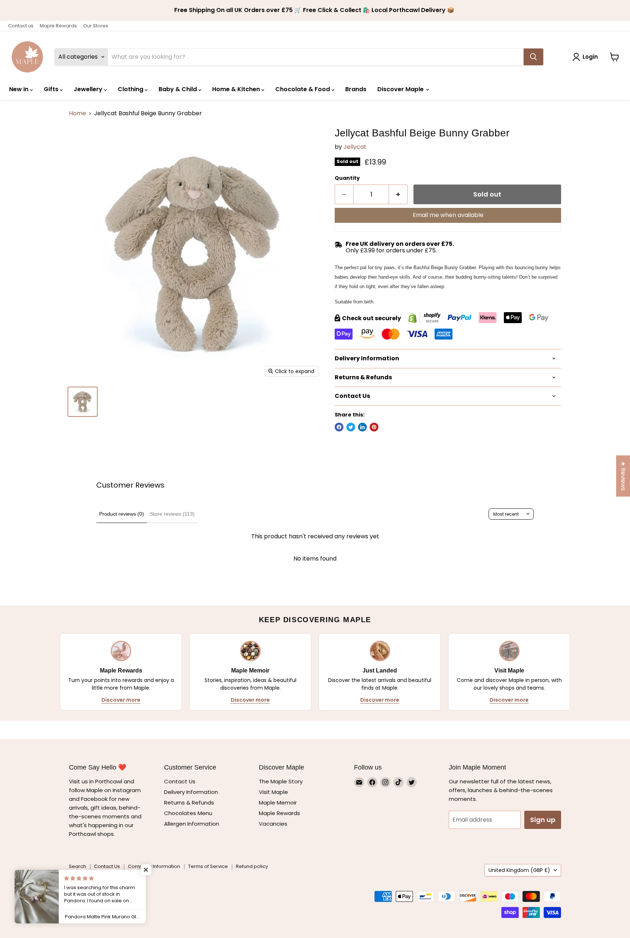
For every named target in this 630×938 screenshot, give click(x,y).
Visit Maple (273, 792)
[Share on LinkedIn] (362, 427)
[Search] (533, 57)
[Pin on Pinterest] (374, 427)
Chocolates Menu (188, 813)
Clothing (131, 89)
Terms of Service (208, 866)
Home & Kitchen (236, 89)
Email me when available (448, 215)
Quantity (347, 178)
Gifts (52, 89)
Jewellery (89, 89)
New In (19, 89)
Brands (355, 89)
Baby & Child (178, 89)
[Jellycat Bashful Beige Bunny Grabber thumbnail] (82, 401)
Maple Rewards (58, 25)
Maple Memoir (278, 802)
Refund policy (252, 866)
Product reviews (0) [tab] (121, 514)
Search (77, 866)
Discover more (120, 700)
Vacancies (273, 823)
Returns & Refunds (189, 802)
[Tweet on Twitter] (350, 427)
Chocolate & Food (303, 89)
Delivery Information (191, 792)
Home (77, 113)
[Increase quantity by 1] (398, 195)
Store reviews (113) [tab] (172, 514)
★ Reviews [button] (623, 476)
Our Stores (95, 25)
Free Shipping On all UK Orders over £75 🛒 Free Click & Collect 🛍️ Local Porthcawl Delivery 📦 (315, 10)
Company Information (154, 866)
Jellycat (354, 147)
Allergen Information (191, 823)
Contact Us (179, 781)
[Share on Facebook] (339, 427)
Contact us (21, 25)
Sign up (542, 819)
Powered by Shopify (92, 883)
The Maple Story (281, 781)
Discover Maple (401, 89)
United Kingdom (519, 870)
